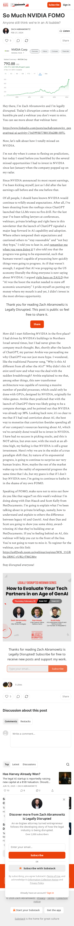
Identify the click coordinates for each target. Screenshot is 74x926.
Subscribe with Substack (39, 868)
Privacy (41, 898)
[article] (37, 782)
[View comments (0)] (18, 40)
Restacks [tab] (25, 721)
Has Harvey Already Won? (21, 774)
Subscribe (54, 4)
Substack (20, 918)
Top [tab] (7, 764)
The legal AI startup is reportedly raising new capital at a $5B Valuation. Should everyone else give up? (26, 780)
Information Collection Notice (43, 879)
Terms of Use (53, 876)
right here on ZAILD (49, 277)
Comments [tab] (11, 721)
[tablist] (18, 721)
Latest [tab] (15, 764)
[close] (64, 799)
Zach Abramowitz (20, 29)
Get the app (54, 910)
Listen (66, 30)
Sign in (67, 4)
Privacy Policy (37, 883)
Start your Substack (28, 910)
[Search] (67, 764)
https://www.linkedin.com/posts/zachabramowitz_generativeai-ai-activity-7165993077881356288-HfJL (37, 130)
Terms (50, 898)
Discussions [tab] (29, 764)
